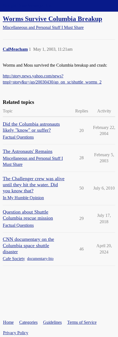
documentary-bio (40, 259)
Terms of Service (82, 322)
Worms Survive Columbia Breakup (52, 18)
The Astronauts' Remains (27, 151)
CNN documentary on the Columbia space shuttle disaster (28, 245)
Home (8, 322)
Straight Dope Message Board (29, 5)
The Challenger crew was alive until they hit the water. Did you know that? (33, 184)
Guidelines (52, 322)
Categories (28, 322)
